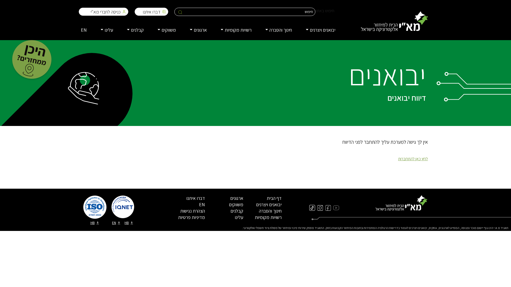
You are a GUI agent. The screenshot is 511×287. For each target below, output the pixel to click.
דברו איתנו (151, 12)
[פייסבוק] (328, 207)
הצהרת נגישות (192, 211)
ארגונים (236, 198)
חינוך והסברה (270, 211)
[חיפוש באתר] (180, 12)
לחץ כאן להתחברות (413, 159)
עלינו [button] (109, 30)
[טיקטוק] (312, 207)
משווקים (236, 204)
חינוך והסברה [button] (280, 30)
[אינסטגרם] (320, 207)
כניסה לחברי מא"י (106, 12)
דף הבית (274, 198)
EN (84, 30)
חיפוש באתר (324, 11)
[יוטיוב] (336, 207)
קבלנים (236, 211)
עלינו (239, 217)
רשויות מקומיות (268, 217)
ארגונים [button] (200, 30)
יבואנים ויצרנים (269, 204)
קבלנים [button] (137, 30)
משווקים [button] (169, 30)
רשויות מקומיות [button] (238, 30)
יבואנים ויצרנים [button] (322, 30)
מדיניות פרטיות (191, 217)
